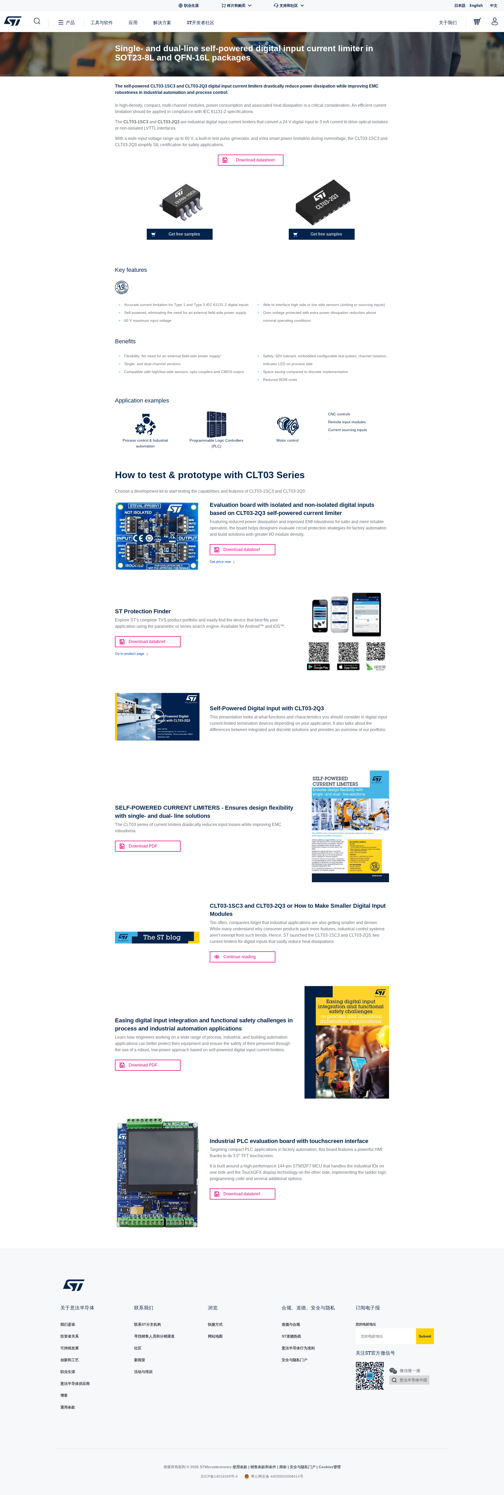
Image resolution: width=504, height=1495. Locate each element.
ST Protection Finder (143, 611)
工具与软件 (102, 22)
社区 (137, 1348)
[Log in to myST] (495, 21)
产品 (70, 22)
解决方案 (162, 22)
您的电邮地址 (366, 1324)
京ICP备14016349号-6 (219, 1476)
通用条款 (67, 1407)
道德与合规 (291, 1324)
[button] (36, 21)
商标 (283, 1467)
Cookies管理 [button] (329, 1467)
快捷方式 (215, 1324)
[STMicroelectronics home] (14, 21)
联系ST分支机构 (147, 1324)
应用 (133, 22)
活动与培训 (143, 1372)
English (476, 5)
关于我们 (448, 22)
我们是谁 (67, 1324)
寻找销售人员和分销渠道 (154, 1336)
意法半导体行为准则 (298, 1348)
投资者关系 (69, 1336)
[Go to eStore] (477, 21)
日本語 (459, 5)
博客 (64, 1395)
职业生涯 (67, 1372)
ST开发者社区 (200, 23)
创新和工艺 (69, 1360)
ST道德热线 (291, 1336)
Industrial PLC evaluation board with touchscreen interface (289, 1141)
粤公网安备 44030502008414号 (276, 1476)
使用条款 (240, 1467)
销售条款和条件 (263, 1467)
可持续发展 (69, 1348)
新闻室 (139, 1360)
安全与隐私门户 (294, 1360)
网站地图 (215, 1336)
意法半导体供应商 (75, 1383)
